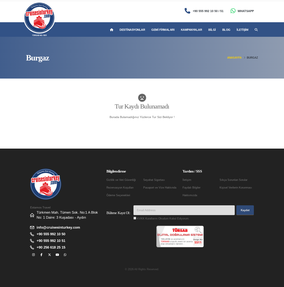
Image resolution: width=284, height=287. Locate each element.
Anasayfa (234, 57)
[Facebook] (41, 254)
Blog (226, 29)
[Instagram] (33, 254)
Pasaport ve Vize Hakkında (159, 187)
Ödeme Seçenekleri (118, 195)
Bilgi (212, 29)
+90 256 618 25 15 (51, 247)
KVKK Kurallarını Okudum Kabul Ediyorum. (163, 218)
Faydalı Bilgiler (191, 187)
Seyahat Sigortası (154, 180)
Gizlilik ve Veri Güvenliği (121, 180)
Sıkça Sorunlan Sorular (233, 180)
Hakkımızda (190, 195)
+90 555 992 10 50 (51, 234)
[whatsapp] (65, 254)
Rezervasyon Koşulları (120, 187)
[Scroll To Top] (277, 282)
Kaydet (245, 210)
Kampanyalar (191, 29)
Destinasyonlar (132, 29)
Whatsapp (246, 11)
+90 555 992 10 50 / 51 (208, 11)
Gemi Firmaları (162, 29)
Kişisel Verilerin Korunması (236, 187)
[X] (49, 254)
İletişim (242, 29)
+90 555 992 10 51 (51, 241)
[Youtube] (57, 254)
